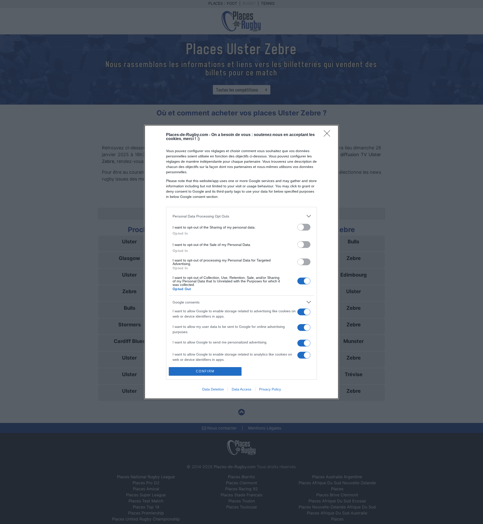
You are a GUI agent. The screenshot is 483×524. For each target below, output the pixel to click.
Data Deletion (213, 389)
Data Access (241, 389)
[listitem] (241, 216)
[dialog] (241, 262)
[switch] (303, 227)
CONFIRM (205, 371)
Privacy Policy (270, 389)
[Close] (328, 135)
